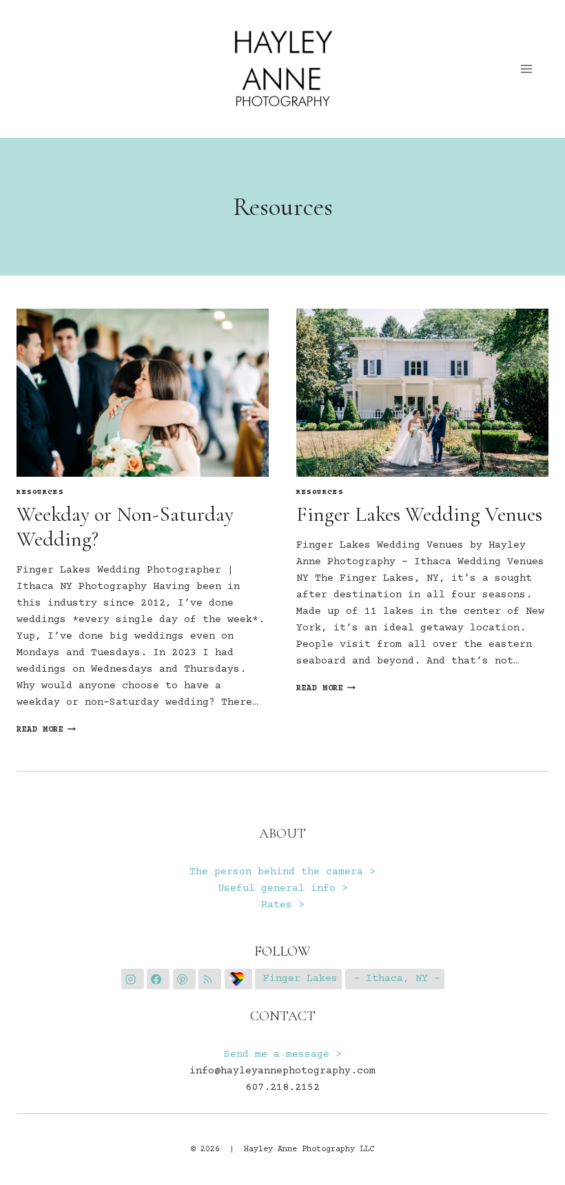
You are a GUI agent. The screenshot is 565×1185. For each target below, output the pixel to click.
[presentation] (143, 393)
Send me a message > (283, 1054)
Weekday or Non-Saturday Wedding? (125, 527)
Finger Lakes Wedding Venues (419, 514)
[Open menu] (527, 68)
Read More (46, 729)
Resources (40, 492)
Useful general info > (283, 888)
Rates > (283, 905)
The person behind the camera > (282, 872)
